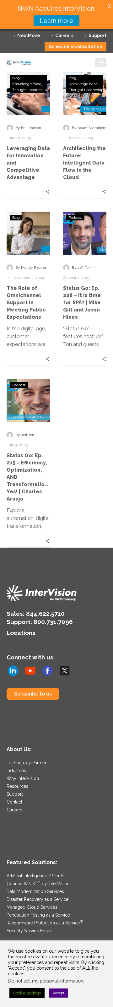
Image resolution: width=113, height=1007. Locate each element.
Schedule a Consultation (75, 46)
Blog (16, 78)
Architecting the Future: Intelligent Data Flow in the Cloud (84, 162)
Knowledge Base (26, 84)
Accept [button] (58, 993)
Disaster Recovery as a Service (37, 899)
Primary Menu (100, 62)
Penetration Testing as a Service (38, 915)
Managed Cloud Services (32, 907)
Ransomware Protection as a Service (45, 922)
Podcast (75, 217)
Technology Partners (28, 762)
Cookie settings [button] (27, 993)
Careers (64, 35)
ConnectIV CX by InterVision (38, 883)
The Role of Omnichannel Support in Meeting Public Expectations (26, 302)
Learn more (56, 20)
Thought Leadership (29, 90)
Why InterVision (23, 778)
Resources (17, 786)
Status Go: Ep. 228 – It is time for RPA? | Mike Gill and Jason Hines (82, 302)
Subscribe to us (33, 694)
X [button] (109, 6)
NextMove (28, 35)
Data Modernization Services (35, 891)
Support (97, 35)
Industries (16, 770)
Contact (14, 801)
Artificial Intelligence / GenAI (35, 875)
